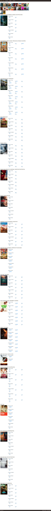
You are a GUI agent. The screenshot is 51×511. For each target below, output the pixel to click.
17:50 (22, 81)
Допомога (14, 0)
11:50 (15, 119)
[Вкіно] (1, 0)
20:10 (15, 82)
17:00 (9, 50)
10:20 (9, 145)
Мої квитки (7, 0)
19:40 (9, 371)
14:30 (22, 43)
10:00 (9, 43)
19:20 (22, 145)
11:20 (9, 485)
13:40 (9, 81)
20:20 (22, 280)
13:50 (15, 369)
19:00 (9, 82)
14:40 (15, 145)
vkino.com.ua (2, 510)
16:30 (15, 81)
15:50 (22, 303)
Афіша (3, 0)
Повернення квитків (44, 510)
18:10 (15, 280)
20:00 (15, 17)
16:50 (9, 201)
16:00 (22, 119)
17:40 (22, 369)
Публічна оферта (49, 510)
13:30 (9, 17)
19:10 (15, 329)
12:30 (9, 433)
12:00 (15, 43)
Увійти (10, 0)
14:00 (9, 171)
